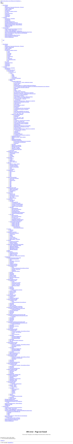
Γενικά (13, 281)
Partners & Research (13, 242)
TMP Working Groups (14, 248)
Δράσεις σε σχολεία (13, 254)
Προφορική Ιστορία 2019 (14, 258)
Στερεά (8, 52)
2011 (10, 175)
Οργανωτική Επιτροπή (16, 309)
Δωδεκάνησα (9, 58)
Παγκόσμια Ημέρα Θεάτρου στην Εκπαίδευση (13, 401)
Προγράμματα (7, 68)
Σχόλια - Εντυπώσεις (13, 238)
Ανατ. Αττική (12, 196)
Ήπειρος (8, 55)
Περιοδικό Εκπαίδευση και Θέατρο (11, 400)
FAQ (13, 74)
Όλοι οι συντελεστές (15, 334)
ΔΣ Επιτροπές (7, 49)
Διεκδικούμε (7, 63)
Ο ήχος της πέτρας (17, 102)
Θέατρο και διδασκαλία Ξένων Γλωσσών (12, 418)
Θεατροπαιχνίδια (15, 202)
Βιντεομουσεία (10, 170)
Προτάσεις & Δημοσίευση (16, 383)
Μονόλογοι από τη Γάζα (11, 187)
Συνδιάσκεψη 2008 (13, 300)
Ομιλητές (11, 394)
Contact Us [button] (2, 440)
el (1, 1)
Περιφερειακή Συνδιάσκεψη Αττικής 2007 (15, 307)
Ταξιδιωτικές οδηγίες (16, 285)
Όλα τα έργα (12, 179)
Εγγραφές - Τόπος (13, 385)
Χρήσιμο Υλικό (5, 406)
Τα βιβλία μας (7, 405)
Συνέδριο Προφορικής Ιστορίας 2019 (14, 257)
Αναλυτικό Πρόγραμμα (14, 310)
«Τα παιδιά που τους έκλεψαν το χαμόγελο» (22, 134)
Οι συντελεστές (12, 237)
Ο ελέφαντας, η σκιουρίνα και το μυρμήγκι (22, 120)
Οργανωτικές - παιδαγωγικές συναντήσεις (17, 255)
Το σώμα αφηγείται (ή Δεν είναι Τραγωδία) (22, 108)
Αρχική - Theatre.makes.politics (15, 245)
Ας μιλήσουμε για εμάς (16, 203)
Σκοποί (6, 45)
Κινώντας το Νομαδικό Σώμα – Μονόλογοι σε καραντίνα (24, 100)
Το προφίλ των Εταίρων (14, 165)
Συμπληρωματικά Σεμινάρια (15, 368)
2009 (10, 186)
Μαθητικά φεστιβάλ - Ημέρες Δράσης (19, 137)
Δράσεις (11, 80)
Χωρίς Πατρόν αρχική (14, 252)
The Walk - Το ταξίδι (15, 147)
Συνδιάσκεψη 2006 (13, 330)
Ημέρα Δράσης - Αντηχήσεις (15, 239)
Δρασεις (11, 154)
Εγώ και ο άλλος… (17, 83)
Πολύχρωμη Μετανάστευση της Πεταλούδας (22, 125)
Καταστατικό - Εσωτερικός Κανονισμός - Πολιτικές (14, 46)
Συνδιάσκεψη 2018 (13, 266)
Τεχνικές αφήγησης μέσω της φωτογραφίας (22, 112)
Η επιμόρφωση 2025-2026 (17, 149)
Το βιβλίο (11, 155)
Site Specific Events (13, 380)
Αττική (8, 51)
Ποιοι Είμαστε (5, 44)
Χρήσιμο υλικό (12, 79)
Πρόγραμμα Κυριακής (16, 338)
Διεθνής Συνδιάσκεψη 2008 (12, 299)
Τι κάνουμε (5, 66)
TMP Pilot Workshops (14, 249)
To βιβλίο (11, 191)
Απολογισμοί (14, 77)
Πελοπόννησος (10, 56)
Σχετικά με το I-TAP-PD (14, 241)
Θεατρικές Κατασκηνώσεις (10, 399)
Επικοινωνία (12, 150)
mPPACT (9, 162)
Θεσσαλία (9, 54)
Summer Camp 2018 (15, 224)
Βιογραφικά (12, 312)
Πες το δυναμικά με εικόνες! (19, 105)
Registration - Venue (13, 379)
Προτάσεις (14, 270)
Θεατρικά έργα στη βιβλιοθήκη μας (13, 411)
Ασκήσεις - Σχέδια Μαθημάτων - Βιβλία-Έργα (13, 409)
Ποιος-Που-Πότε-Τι (15, 388)
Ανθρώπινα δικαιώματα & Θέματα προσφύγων (13, 407)
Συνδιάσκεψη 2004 (13, 343)
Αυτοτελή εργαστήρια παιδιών (17, 204)
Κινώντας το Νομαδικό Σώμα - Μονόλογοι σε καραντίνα (24, 128)
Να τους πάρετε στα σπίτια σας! (20, 142)
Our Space (14, 144)
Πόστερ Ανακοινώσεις (14, 353)
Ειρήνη (15, 119)
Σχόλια (13, 333)
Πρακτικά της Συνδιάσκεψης (17, 357)
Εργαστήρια (12, 261)
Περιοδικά (9, 412)
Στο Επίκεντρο (10, 198)
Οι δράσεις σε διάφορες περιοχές (11, 50)
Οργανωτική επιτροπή (16, 283)
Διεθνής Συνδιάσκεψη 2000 (12, 369)
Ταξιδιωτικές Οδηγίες (16, 271)
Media (13, 75)
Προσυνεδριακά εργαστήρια (17, 289)
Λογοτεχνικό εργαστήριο (14, 178)
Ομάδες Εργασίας (8, 48)
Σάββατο (13, 390)
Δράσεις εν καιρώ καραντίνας (17, 206)
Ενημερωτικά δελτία (8, 62)
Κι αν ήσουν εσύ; (10, 70)
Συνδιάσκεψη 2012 (13, 280)
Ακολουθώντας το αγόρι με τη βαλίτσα (21, 109)
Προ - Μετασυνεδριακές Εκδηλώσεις (16, 340)
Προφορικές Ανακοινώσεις (14, 277)
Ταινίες (8, 414)
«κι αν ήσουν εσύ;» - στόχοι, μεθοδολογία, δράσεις (23, 82)
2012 (10, 174)
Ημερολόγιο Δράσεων (14, 164)
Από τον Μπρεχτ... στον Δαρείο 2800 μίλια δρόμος (23, 96)
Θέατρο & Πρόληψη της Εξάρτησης (11, 419)
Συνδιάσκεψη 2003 (13, 355)
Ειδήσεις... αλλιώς (17, 90)
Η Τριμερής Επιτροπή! (18, 133)
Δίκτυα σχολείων (17, 124)
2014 (10, 172)
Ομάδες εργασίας (13, 290)
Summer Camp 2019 (15, 223)
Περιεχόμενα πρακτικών (16, 345)
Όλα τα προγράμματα (11, 69)
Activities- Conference (14, 243)
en (0, 1)
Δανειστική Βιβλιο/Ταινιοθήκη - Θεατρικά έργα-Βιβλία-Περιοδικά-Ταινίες (18, 410)
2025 (8, 402)
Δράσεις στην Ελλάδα (14, 189)
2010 (10, 176)
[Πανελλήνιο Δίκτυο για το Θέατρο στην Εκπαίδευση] (10, 0)
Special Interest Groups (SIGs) (15, 378)
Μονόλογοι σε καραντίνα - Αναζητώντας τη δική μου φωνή (24, 93)
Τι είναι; (11, 73)
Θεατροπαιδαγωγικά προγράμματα (18, 212)
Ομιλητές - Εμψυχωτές (16, 269)
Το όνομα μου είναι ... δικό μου (20, 129)
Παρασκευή (14, 389)
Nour (15, 89)
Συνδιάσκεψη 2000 (13, 370)
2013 (10, 173)
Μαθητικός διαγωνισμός (16, 139)
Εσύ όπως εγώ (10, 192)
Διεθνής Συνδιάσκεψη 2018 (12, 265)
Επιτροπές (14, 316)
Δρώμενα (11, 278)
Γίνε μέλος (7, 61)
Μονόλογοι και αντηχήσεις (19, 95)
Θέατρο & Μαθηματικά (9, 420)
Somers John (7, 65)
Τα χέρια (15, 110)
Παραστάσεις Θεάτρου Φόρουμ (17, 219)
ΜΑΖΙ (13, 138)
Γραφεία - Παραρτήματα (9, 47)
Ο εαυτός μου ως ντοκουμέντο (19, 91)
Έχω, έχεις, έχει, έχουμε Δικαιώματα (20, 94)
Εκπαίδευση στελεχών (14, 253)
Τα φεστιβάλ (12, 156)
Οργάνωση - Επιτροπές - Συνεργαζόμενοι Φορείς (21, 331)
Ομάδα (13, 76)
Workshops (12, 377)
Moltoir (8, 250)
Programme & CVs (13, 376)
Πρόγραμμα (12, 273)
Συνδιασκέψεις (7, 256)
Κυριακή (13, 392)
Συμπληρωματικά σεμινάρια (15, 352)
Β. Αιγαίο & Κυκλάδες (11, 59)
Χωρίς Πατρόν (10, 251)
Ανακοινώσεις (7, 64)
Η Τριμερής (16, 107)
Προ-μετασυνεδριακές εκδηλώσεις (16, 306)
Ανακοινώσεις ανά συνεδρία (17, 396)
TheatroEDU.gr (10, 442)
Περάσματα (16, 116)
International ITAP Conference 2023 (13, 374)
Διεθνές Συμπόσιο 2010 (11, 294)
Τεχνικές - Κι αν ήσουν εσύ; (19, 121)
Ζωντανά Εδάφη (17, 132)
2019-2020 (12, 201)
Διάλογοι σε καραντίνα (16, 148)
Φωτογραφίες (12, 169)
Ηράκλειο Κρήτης (13, 197)
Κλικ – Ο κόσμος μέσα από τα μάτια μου (21, 87)
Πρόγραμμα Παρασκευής (16, 336)
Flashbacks (16, 88)
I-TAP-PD (9, 240)
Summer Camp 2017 (15, 225)
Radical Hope (9, 157)
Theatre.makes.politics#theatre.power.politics (15, 244)
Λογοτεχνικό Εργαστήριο (12, 177)
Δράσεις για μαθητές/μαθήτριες (17, 114)
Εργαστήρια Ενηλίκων (16, 211)
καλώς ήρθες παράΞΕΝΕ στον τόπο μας (21, 111)
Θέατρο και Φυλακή (8, 416)
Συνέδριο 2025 (12, 382)
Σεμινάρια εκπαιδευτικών (16, 81)
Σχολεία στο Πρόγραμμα (14, 166)
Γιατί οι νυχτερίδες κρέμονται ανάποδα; (21, 122)
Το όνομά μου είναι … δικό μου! (20, 98)
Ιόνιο (8, 60)
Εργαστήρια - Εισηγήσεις (14, 325)
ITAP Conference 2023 (14, 375)
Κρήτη (8, 57)
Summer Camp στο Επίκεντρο (15, 221)
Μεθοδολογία (12, 160)
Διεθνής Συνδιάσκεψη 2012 (12, 279)
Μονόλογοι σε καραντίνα (16, 145)
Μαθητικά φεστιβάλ (8, 404)
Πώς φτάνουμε (14, 386)
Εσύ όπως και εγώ (15, 210)
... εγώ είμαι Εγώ (17, 99)
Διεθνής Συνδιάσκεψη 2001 (12, 363)
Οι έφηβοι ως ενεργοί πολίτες (17, 205)
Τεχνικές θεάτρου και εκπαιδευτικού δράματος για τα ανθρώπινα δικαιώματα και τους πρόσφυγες (31, 86)
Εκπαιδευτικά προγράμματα (17, 220)
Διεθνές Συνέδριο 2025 (11, 381)
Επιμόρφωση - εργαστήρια (10, 67)
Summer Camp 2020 (15, 222)
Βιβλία (8, 413)
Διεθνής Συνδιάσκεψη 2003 (12, 354)
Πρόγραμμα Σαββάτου (16, 337)
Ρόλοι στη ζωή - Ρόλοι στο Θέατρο (13, 417)
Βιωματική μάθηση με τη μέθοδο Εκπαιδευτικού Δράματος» (25, 85)
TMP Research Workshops (14, 247)
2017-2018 (12, 214)
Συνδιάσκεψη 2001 (13, 364)
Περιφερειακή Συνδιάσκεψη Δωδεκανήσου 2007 (16, 321)
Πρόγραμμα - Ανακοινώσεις (15, 260)
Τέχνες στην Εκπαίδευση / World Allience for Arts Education (16, 415)
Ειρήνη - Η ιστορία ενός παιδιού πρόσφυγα (22, 97)
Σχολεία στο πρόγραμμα (16, 78)
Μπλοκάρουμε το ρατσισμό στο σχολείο (21, 101)
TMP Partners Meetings (14, 246)
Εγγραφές (11, 272)
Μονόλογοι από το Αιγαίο (18, 118)
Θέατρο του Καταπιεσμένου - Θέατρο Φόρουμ (13, 403)
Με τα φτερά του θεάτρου (16, 209)
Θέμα (11, 259)
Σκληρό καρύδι (17, 106)
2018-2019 (12, 207)
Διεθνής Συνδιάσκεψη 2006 (12, 329)
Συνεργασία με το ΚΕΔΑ (14, 195)
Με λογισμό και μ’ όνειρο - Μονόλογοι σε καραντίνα (23, 92)
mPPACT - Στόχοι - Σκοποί (15, 163)
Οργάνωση (12, 158)
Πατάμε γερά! (16, 84)
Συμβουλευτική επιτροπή (14, 298)
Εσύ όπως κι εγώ (15, 217)
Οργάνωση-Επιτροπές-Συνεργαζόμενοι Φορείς (20, 268)
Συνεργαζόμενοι (12, 190)
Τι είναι (11, 159)
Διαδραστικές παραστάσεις (17, 140)
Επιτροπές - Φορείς (13, 384)
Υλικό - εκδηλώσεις (13, 161)
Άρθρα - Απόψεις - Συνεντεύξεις (11, 408)
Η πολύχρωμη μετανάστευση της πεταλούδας (22, 141)
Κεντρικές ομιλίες (13, 276)
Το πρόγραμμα (12, 153)
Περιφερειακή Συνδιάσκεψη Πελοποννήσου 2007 (16, 314)
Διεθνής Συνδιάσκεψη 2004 (12, 342)
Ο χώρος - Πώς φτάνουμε (16, 332)
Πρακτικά (11, 372)
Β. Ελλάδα (9, 53)
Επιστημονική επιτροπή (16, 282)
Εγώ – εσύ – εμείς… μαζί (19, 113)
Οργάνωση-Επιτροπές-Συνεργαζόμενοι (19, 302)
